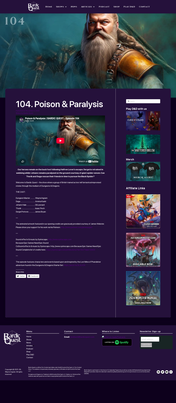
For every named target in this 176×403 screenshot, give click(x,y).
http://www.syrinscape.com (59, 239)
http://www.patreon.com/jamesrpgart (76, 227)
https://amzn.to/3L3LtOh (74, 265)
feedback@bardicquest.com (82, 337)
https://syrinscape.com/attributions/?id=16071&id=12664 (70, 250)
